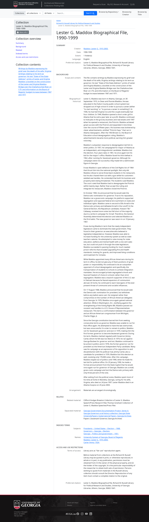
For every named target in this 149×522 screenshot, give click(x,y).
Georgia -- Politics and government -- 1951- (101, 434)
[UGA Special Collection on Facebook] (78, 514)
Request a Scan (99, 4)
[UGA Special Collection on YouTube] (86, 514)
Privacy (115, 502)
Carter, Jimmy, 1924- (92, 442)
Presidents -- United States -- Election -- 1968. (102, 428)
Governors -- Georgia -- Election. (97, 431)
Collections (19, 13)
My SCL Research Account (117, 4)
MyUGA (92, 502)
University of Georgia (30, 504)
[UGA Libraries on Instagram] (82, 514)
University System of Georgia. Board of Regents (103, 437)
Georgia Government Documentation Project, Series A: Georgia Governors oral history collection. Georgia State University (107, 413)
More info (23, 32)
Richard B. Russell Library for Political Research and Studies (78, 23)
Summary (20, 43)
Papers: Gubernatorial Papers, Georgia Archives (111, 416)
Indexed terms (22, 53)
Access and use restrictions (27, 57)
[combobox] (70, 13)
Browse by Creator (126, 13)
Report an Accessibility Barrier (98, 505)
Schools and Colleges (72, 502)
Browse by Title (142, 13)
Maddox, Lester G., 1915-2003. (96, 48)
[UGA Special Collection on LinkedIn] (90, 514)
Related (19, 50)
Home (58, 21)
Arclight (26, 4)
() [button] (133, 4)
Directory (69, 505)
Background (21, 46)
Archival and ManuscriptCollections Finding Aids (54, 4)
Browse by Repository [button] (108, 12)
